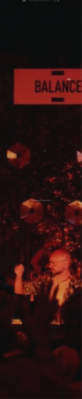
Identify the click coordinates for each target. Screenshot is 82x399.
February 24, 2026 (39, 201)
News (32, 0)
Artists (47, 0)
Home (29, 0)
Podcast (40, 0)
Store (49, 0)
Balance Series (36, 0)
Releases (43, 0)
